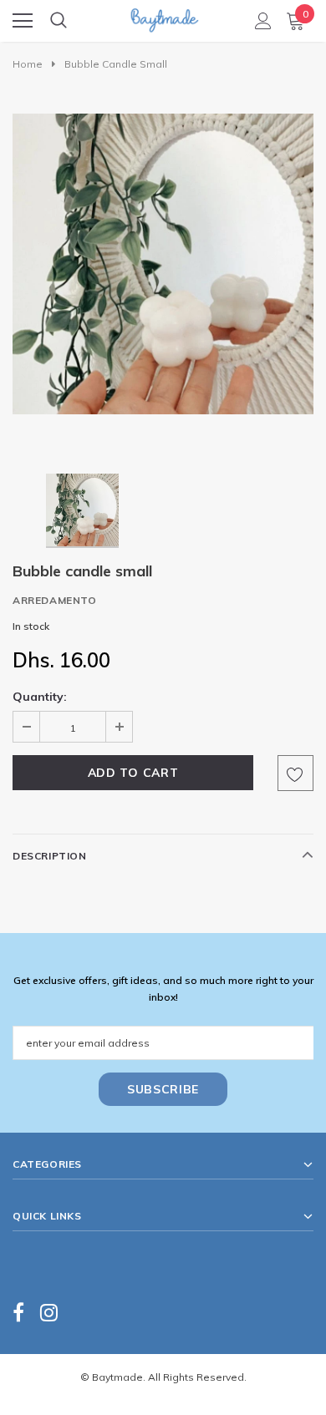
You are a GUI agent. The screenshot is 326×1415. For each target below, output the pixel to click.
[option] (163, 264)
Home (28, 64)
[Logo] (164, 15)
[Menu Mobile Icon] (23, 21)
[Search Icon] (58, 21)
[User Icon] (263, 21)
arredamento (55, 600)
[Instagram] (49, 1311)
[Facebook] (18, 1311)
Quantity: (40, 696)
